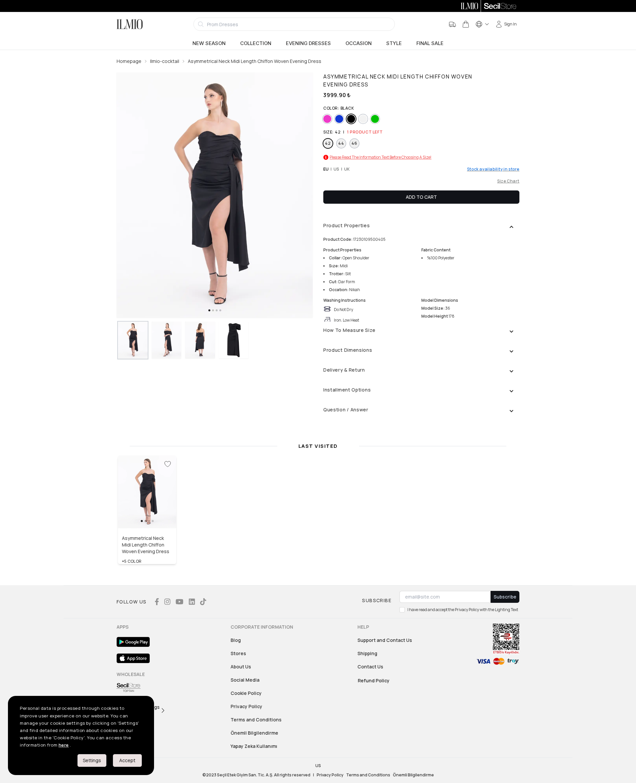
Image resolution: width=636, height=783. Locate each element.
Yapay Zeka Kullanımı (254, 746)
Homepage (129, 61)
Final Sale (430, 43)
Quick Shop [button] (147, 514)
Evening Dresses (308, 43)
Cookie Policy (246, 693)
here (64, 745)
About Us (241, 666)
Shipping (367, 653)
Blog (236, 640)
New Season (209, 43)
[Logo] (130, 24)
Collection (255, 43)
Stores (238, 653)
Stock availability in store (493, 169)
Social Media (245, 680)
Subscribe (505, 597)
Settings (92, 760)
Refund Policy (374, 680)
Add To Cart (421, 197)
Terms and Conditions (256, 719)
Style (394, 43)
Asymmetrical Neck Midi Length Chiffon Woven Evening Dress (254, 61)
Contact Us (370, 666)
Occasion (358, 43)
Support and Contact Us (384, 640)
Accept (127, 760)
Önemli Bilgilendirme (254, 733)
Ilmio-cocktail (164, 61)
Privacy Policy (246, 706)
